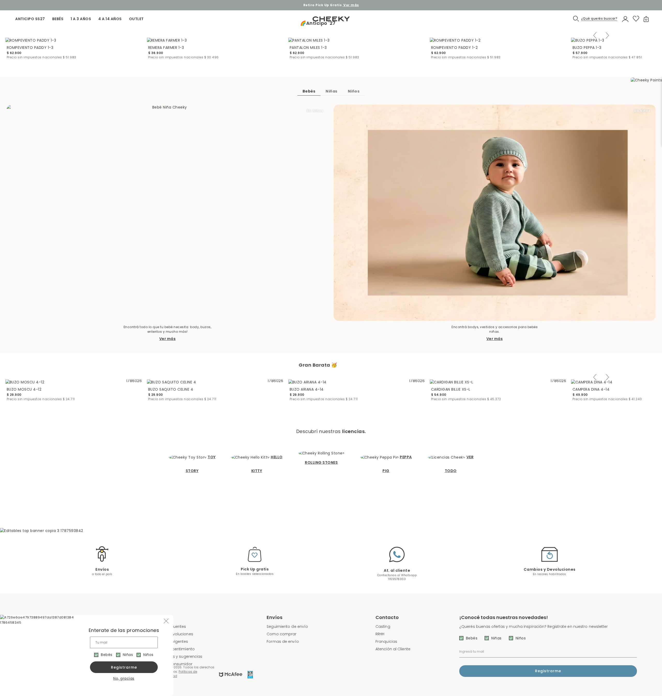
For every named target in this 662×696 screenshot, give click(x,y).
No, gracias (123, 678)
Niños (148, 654)
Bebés (106, 654)
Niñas (128, 654)
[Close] (652, 9)
